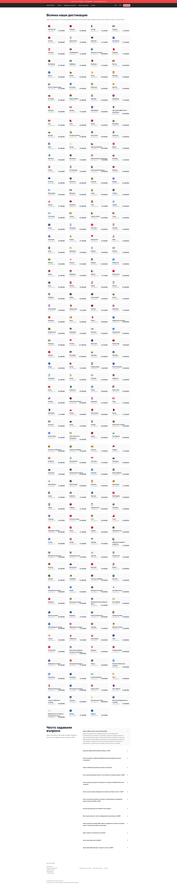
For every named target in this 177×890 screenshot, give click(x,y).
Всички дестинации (83, 5)
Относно (93, 5)
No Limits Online (50, 863)
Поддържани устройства (70, 5)
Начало (59, 5)
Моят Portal (126, 5)
